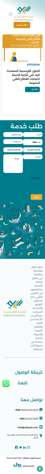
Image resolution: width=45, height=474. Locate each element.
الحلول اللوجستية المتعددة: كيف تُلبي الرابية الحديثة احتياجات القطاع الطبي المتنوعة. (24, 48)
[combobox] (37, 142)
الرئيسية (35, 42)
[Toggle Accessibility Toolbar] (40, 469)
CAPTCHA (35, 178)
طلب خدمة (22, 25)
